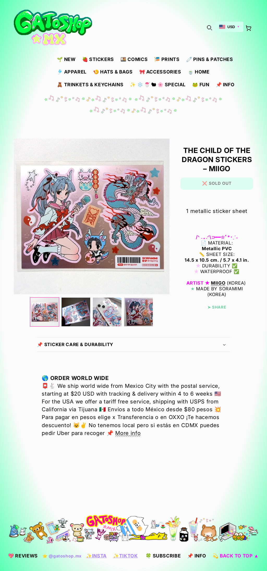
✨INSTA (96, 555)
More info (128, 433)
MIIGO (218, 283)
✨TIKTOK (125, 555)
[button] (209, 28)
